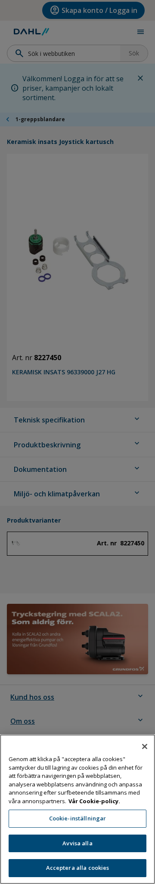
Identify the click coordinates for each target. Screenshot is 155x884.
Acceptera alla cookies (77, 868)
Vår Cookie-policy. (94, 801)
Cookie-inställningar (77, 818)
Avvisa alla (77, 843)
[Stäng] (144, 746)
